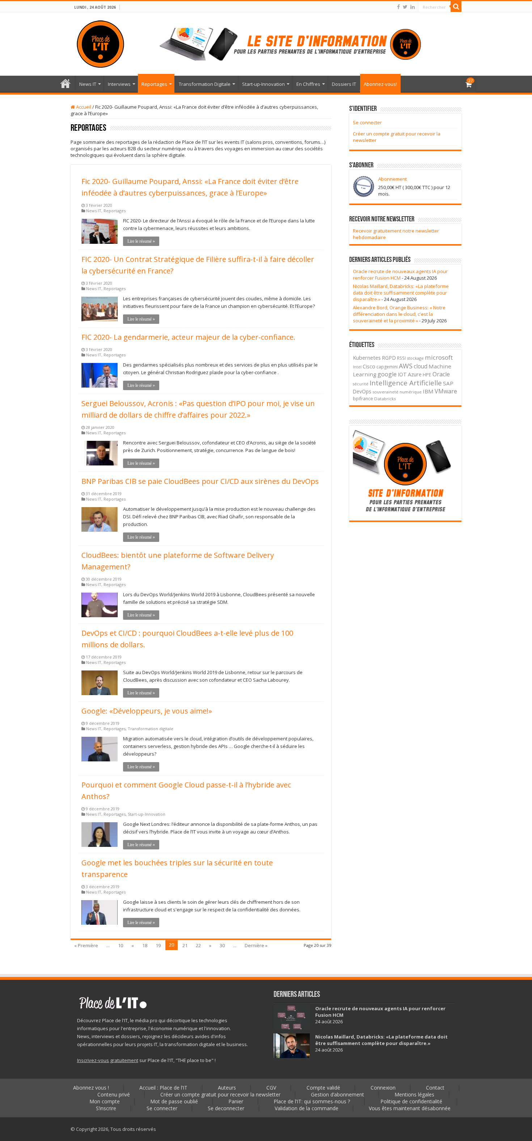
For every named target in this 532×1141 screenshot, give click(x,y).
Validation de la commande (306, 1108)
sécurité (360, 383)
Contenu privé (113, 1094)
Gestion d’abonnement (337, 1094)
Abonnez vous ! (91, 1087)
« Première (86, 945)
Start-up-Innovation (263, 84)
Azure (415, 374)
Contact (435, 1087)
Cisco (369, 366)
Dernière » (256, 945)
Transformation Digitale (205, 84)
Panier (235, 1101)
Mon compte (104, 1101)
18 (144, 945)
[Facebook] (398, 7)
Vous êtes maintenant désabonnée (410, 1108)
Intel (357, 366)
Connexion (383, 1087)
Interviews (119, 84)
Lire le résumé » (141, 241)
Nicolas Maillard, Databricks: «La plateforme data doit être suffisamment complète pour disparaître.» (401, 292)
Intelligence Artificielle (406, 382)
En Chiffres (308, 84)
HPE (427, 375)
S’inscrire (106, 1108)
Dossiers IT (344, 84)
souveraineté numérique (397, 391)
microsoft (439, 357)
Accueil (83, 107)
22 (198, 945)
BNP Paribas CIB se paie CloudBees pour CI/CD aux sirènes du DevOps (200, 481)
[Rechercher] (456, 6)
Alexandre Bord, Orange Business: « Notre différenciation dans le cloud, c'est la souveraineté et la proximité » (399, 314)
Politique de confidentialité (411, 1101)
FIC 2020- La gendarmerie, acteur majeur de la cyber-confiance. (188, 337)
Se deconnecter (226, 1108)
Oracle (441, 374)
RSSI (401, 358)
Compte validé (323, 1087)
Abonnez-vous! (380, 84)
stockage (415, 358)
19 (158, 945)
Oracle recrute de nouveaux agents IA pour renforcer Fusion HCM (400, 274)
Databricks (385, 398)
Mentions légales (414, 1094)
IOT (402, 374)
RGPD (389, 357)
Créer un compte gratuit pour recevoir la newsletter (220, 1094)
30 (222, 945)
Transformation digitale (150, 728)
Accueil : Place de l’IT (65, 83)
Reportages (154, 84)
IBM (428, 391)
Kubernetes (367, 357)
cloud (420, 366)
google (387, 374)
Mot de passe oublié (174, 1101)
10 (120, 945)
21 (184, 945)
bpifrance (363, 399)
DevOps (362, 391)
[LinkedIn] (412, 7)
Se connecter (367, 122)
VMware (446, 391)
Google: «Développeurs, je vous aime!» (146, 711)
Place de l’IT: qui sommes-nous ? (312, 1101)
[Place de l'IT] (100, 42)
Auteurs (227, 1087)
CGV (271, 1087)
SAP (448, 383)
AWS (406, 365)
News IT (87, 84)
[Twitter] (405, 7)
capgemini (387, 367)
